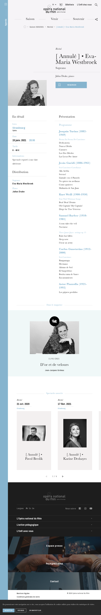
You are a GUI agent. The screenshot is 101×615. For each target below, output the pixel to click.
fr (53, 4)
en (30, 508)
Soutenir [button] (78, 19)
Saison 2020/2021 (37, 27)
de (33, 508)
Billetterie (69, 4)
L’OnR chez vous (84, 4)
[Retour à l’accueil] (54, 9)
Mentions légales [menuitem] (23, 593)
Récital (50, 27)
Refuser (21, 610)
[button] (61, 5)
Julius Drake (18, 191)
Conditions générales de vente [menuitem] (28, 597)
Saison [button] (30, 19)
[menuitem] (54, 4)
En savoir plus (35, 610)
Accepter (9, 610)
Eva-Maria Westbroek (22, 183)
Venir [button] (54, 19)
